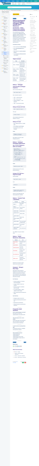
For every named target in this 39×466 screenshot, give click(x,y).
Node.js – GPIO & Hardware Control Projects (6, 69)
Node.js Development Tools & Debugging (5, 53)
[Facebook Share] (15, 346)
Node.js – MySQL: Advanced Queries (5, 37)
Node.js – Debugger (17, 351)
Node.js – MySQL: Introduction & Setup (5, 30)
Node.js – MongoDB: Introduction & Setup (5, 41)
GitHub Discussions (16, 247)
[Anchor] (25, 29)
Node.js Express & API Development (6, 27)
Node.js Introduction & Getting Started (5, 17)
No (25, 362)
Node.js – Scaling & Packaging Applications (6, 58)
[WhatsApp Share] (13, 346)
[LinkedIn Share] (19, 346)
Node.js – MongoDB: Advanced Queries (5, 49)
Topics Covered (32, 24)
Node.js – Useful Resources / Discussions (6, 63)
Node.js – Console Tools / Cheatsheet (6, 60)
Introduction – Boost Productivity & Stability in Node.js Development (33, 21)
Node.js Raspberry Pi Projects (6, 66)
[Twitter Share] (17, 346)
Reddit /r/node (15, 258)
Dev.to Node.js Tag (16, 254)
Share (32, 14)
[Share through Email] (21, 346)
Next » (25, 18)
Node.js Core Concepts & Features (5, 21)
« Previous (14, 18)
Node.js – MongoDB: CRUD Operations (6, 45)
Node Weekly (15, 250)
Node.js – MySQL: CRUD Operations (5, 34)
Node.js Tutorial (16, 14)
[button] (16, 3)
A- (30, 16)
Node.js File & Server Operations (5, 24)
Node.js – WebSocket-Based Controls (6, 72)
